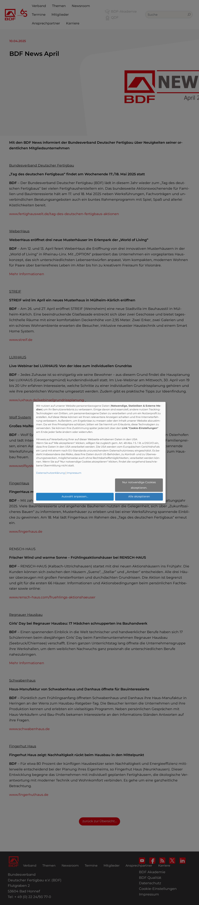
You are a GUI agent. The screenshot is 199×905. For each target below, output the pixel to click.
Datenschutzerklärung (50, 472)
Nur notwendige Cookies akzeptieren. (139, 485)
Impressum (74, 472)
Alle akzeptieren (139, 496)
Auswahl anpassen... (75, 496)
